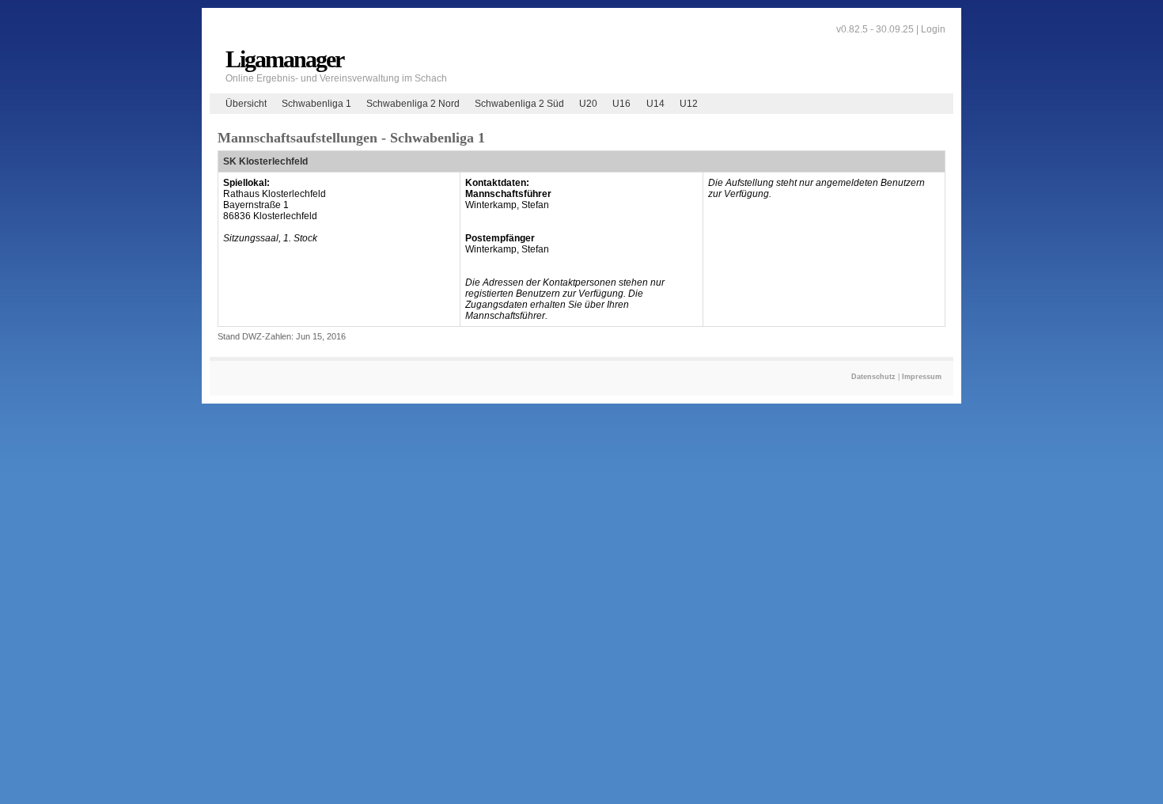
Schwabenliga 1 (316, 103)
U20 (588, 103)
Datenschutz (873, 377)
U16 (621, 103)
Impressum (921, 377)
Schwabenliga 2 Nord (413, 103)
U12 (689, 103)
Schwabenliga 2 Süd (519, 103)
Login (933, 29)
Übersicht (246, 103)
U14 (655, 103)
